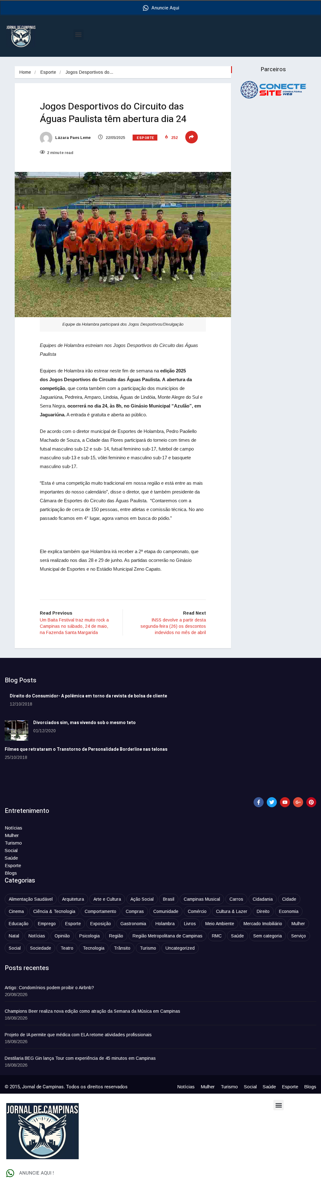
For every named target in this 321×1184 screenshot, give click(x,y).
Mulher (12, 835)
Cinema (16, 911)
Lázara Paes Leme (72, 138)
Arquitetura (73, 899)
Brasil (168, 899)
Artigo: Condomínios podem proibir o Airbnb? (49, 987)
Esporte (48, 72)
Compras (135, 911)
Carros (236, 899)
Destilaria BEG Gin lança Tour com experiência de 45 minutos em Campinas (80, 1058)
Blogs (11, 873)
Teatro (67, 948)
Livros (190, 923)
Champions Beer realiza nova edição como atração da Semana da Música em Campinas (92, 1011)
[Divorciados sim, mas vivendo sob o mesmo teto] (16, 730)
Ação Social (142, 899)
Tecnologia (93, 948)
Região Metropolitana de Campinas (168, 935)
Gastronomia (133, 923)
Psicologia (89, 935)
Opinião (62, 935)
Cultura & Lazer (231, 911)
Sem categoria (267, 935)
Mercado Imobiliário (263, 923)
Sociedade (40, 948)
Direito (263, 911)
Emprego (47, 923)
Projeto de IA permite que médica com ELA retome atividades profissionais (78, 1034)
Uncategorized (180, 948)
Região (116, 935)
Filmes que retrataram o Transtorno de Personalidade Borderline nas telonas (86, 749)
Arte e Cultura (107, 899)
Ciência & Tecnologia (54, 911)
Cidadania (263, 899)
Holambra (165, 923)
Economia (288, 911)
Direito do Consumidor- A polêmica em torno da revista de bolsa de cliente (88, 696)
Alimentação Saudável (31, 899)
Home (25, 72)
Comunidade (165, 911)
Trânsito (122, 948)
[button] (78, 34)
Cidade (289, 899)
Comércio (197, 911)
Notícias (13, 827)
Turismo (13, 842)
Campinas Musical (202, 899)
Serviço (298, 935)
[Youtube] (285, 802)
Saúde (11, 858)
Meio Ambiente (219, 923)
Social (11, 850)
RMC (217, 935)
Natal (14, 935)
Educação (19, 923)
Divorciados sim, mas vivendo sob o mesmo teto (84, 722)
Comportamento (100, 911)
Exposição (100, 923)
